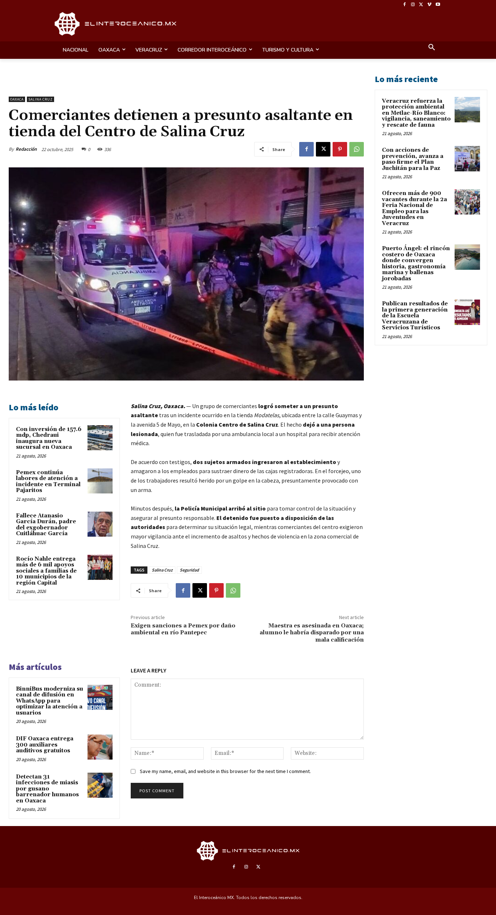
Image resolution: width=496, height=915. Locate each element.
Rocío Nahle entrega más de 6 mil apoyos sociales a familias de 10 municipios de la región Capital (46, 571)
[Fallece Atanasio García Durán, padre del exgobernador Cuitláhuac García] (100, 524)
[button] (431, 47)
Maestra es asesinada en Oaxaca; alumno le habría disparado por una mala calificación (312, 632)
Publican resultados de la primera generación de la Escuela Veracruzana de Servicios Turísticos (415, 315)
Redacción (26, 149)
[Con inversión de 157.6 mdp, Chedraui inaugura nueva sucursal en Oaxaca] (100, 437)
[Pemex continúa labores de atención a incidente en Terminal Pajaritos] (100, 480)
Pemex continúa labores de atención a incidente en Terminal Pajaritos (48, 481)
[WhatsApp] (356, 149)
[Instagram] (413, 5)
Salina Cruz (40, 99)
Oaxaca (17, 99)
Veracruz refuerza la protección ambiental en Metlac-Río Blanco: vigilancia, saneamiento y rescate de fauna (416, 113)
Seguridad (189, 570)
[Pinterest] (340, 149)
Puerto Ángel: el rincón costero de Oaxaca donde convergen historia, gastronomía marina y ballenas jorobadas (416, 263)
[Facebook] (405, 5)
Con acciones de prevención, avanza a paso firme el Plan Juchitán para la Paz (412, 159)
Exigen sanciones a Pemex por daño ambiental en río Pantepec (183, 629)
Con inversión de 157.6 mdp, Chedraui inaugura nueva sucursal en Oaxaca (48, 438)
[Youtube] (438, 5)
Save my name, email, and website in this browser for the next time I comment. (225, 771)
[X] (421, 5)
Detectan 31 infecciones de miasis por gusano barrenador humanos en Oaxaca (47, 788)
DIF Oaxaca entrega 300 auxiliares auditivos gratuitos (44, 744)
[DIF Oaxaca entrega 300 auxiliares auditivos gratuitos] (100, 747)
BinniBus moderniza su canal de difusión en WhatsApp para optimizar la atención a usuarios (49, 701)
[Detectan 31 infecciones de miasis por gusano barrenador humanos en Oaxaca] (100, 785)
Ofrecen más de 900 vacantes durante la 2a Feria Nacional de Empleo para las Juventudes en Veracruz (414, 208)
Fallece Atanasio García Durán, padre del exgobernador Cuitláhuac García (46, 524)
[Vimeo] (429, 5)
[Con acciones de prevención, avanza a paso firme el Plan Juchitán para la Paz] (467, 158)
